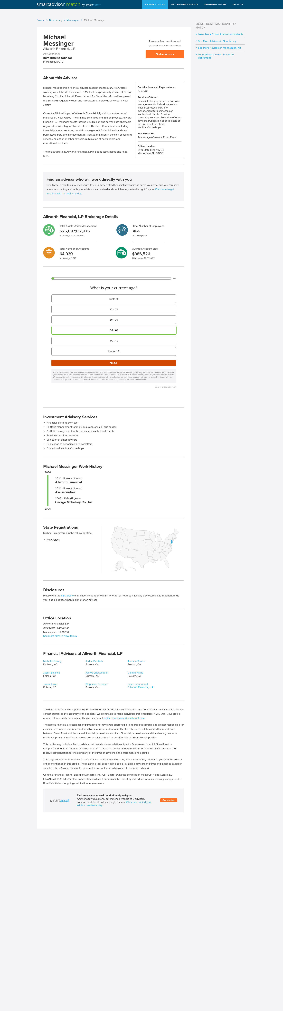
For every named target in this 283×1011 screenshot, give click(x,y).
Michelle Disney (52, 661)
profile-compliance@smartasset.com (124, 718)
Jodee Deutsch (94, 661)
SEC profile (67, 595)
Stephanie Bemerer (96, 684)
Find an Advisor (165, 54)
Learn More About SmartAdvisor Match (220, 34)
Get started (168, 800)
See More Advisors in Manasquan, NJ (219, 48)
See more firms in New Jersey (60, 636)
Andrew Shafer (136, 661)
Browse (41, 20)
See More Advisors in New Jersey (217, 41)
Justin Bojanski (51, 672)
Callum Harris (135, 672)
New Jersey (56, 20)
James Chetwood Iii (96, 672)
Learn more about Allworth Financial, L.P (140, 686)
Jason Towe (50, 684)
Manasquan (73, 20)
